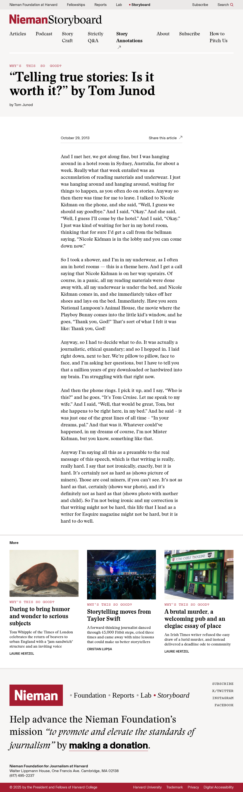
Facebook (224, 704)
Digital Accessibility (219, 787)
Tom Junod (23, 104)
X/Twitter (223, 690)
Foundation (90, 695)
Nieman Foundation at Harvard (33, 5)
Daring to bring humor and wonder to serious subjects (39, 617)
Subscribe (200, 5)
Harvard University (147, 787)
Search (223, 5)
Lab (119, 5)
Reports (100, 5)
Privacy (193, 787)
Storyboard (140, 5)
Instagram (223, 697)
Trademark (174, 787)
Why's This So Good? (35, 65)
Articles (17, 34)
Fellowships (76, 5)
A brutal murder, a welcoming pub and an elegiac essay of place (194, 619)
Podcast (44, 34)
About (163, 34)
